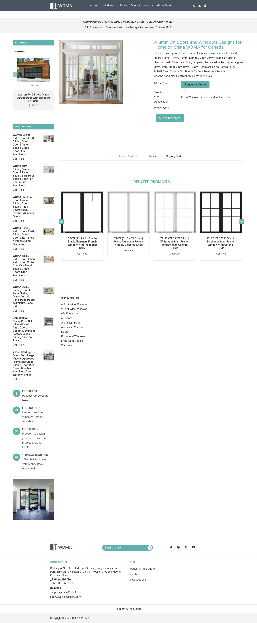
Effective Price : (161, 83)
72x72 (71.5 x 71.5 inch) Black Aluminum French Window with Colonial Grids (221, 243)
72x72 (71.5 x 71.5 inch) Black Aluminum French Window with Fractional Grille (82, 243)
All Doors (66, 318)
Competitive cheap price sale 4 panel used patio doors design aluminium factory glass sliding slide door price (24, 329)
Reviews (153, 156)
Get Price (18, 158)
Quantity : (158, 92)
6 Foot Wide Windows (74, 304)
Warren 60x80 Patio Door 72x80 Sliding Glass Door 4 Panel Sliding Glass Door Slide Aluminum (23, 144)
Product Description (129, 156)
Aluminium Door (70, 322)
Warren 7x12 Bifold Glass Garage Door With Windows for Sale (33, 98)
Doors (64, 331)
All (86, 27)
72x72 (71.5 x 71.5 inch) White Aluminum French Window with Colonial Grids (174, 243)
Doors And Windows (73, 336)
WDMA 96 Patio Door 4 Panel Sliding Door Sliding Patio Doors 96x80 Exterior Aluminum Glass (24, 206)
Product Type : (161, 107)
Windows (66, 345)
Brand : (157, 96)
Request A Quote (195, 84)
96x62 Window (70, 313)
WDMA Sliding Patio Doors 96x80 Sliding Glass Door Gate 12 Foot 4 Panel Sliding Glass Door (24, 236)
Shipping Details (174, 156)
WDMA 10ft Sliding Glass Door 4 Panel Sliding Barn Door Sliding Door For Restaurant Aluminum (23, 175)
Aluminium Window (72, 327)
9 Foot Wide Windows (74, 309)
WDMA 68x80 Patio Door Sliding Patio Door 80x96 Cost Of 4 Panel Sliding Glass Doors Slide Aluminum (24, 265)
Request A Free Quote (141, 568)
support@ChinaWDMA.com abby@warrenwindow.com (66, 592)
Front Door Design (72, 340)
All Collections (137, 579)
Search (132, 574)
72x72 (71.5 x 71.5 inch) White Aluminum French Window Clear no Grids (128, 241)
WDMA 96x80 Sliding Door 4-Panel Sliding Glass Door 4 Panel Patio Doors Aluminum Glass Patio (24, 296)
